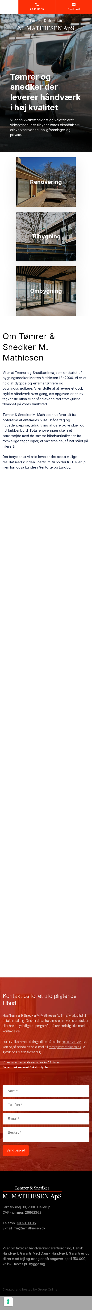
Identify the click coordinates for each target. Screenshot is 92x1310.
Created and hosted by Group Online (30, 1289)
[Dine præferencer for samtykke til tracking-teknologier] (8, 1301)
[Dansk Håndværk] (28, 1236)
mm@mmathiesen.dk (65, 1047)
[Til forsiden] (46, 25)
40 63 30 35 (71, 1042)
